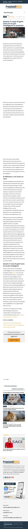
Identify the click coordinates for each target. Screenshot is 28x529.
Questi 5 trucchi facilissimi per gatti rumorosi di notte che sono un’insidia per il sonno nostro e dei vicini (13, 325)
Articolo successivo (17, 389)
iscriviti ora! (14, 340)
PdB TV (10, 2)
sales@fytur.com (7, 512)
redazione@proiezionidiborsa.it (11, 507)
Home (4, 15)
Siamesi (14, 272)
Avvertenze (14, 1)
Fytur (21, 527)
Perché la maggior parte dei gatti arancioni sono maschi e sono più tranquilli (12, 426)
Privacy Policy (16, 524)
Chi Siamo (5, 1)
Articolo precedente (11, 386)
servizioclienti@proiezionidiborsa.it (12, 517)
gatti (7, 379)
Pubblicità (20, 1)
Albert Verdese (11, 16)
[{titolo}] (14, 9)
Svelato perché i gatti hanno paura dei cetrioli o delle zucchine (13, 408)
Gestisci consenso (8, 524)
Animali (7, 15)
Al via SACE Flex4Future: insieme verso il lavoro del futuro (14, 449)
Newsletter (5, 2)
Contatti (10, 1)
